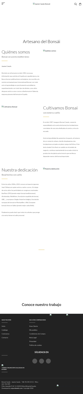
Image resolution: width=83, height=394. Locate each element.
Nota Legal (33, 337)
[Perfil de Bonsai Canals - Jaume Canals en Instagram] (41, 361)
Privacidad (32, 341)
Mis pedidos (33, 330)
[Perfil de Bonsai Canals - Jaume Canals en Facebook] (34, 361)
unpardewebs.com (17, 388)
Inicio (35, 20)
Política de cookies (35, 345)
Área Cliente (33, 326)
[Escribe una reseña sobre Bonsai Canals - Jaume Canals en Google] (48, 361)
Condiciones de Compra (37, 334)
